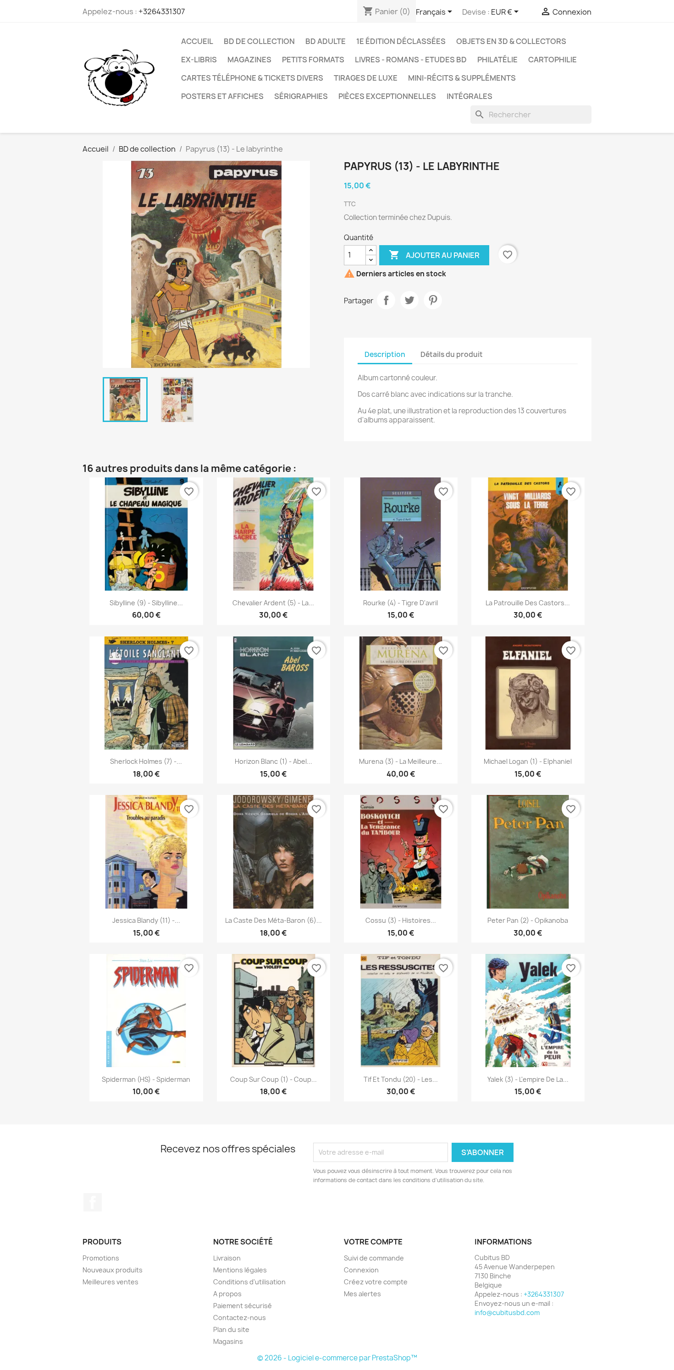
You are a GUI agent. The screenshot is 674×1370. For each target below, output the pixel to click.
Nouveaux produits (113, 1270)
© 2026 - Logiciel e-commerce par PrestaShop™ (337, 1358)
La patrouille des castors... (528, 602)
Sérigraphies (301, 96)
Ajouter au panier (434, 254)
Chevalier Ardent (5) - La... (273, 602)
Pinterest (433, 300)
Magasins (228, 1341)
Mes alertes (362, 1293)
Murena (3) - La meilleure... (400, 761)
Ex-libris (199, 60)
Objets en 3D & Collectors (511, 41)
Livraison (227, 1258)
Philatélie (497, 60)
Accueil (197, 41)
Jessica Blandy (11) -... (146, 920)
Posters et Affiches (222, 96)
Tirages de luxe (366, 78)
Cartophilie (552, 60)
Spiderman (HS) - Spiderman (146, 1079)
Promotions (101, 1258)
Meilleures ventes (110, 1281)
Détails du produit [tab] (451, 354)
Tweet (409, 300)
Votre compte (373, 1242)
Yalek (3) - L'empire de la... (528, 1079)
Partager (386, 300)
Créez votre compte (376, 1281)
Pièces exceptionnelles (387, 96)
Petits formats (313, 60)
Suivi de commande (374, 1258)
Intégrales (469, 96)
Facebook (92, 1202)
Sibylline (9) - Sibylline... (146, 602)
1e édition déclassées (401, 41)
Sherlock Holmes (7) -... (146, 761)
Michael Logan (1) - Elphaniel (528, 761)
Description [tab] (385, 354)
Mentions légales (240, 1270)
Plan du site (231, 1329)
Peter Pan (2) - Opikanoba (527, 920)
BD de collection (259, 41)
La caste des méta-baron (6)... (273, 920)
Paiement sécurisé (242, 1305)
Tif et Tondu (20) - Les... (401, 1079)
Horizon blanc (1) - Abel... (273, 761)
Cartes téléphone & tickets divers (252, 78)
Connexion (361, 1270)
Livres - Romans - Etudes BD (411, 60)
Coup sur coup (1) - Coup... (273, 1079)
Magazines (249, 60)
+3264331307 (161, 11)
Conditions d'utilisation (249, 1281)
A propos (227, 1293)
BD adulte (325, 41)
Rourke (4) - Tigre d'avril (400, 602)
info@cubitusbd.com (507, 1312)
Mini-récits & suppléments (462, 78)
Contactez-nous (239, 1317)
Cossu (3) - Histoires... (400, 920)
